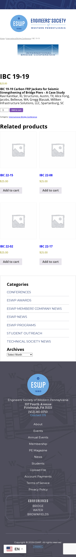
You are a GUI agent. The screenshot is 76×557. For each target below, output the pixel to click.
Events (38, 431)
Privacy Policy (38, 489)
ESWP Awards (19, 300)
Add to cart (16, 110)
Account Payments (38, 476)
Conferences (19, 292)
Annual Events (38, 437)
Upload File (38, 470)
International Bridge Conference (18, 38)
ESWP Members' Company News (34, 308)
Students (38, 463)
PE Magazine (38, 450)
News (38, 457)
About (38, 424)
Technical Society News (29, 341)
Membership (38, 444)
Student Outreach (24, 333)
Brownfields (38, 514)
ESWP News (17, 317)
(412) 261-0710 (38, 412)
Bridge (38, 506)
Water (38, 510)
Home (2, 38)
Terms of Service (38, 483)
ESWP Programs (21, 325)
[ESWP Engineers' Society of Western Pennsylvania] (38, 23)
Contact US (38, 415)
